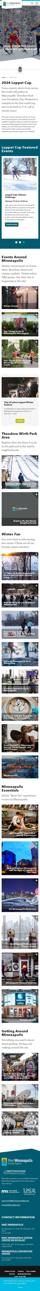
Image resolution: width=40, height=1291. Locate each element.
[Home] (11, 4)
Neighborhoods (24, 1274)
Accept (20, 1287)
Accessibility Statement (11, 1205)
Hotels (12, 1274)
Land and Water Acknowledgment (15, 1201)
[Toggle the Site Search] (32, 3)
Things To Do (9, 1271)
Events (21, 1271)
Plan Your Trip (20, 1276)
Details (20, 421)
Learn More (21, 1283)
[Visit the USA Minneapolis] (29, 1191)
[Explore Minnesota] (10, 1191)
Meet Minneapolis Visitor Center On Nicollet (17, 1239)
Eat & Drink (31, 1271)
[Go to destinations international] (14, 1172)
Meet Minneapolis (12, 1224)
